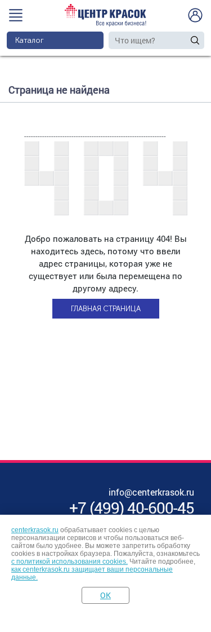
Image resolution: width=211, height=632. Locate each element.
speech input (184, 40)
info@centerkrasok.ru (151, 492)
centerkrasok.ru (35, 530)
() (131, 507)
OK (105, 595)
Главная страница (106, 308)
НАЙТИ (195, 40)
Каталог (29, 40)
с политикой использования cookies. (69, 561)
